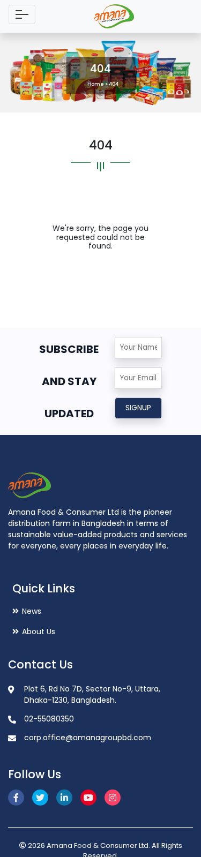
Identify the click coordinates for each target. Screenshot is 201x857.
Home (95, 84)
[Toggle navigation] (22, 14)
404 (113, 84)
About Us (38, 631)
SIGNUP (138, 408)
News (31, 611)
